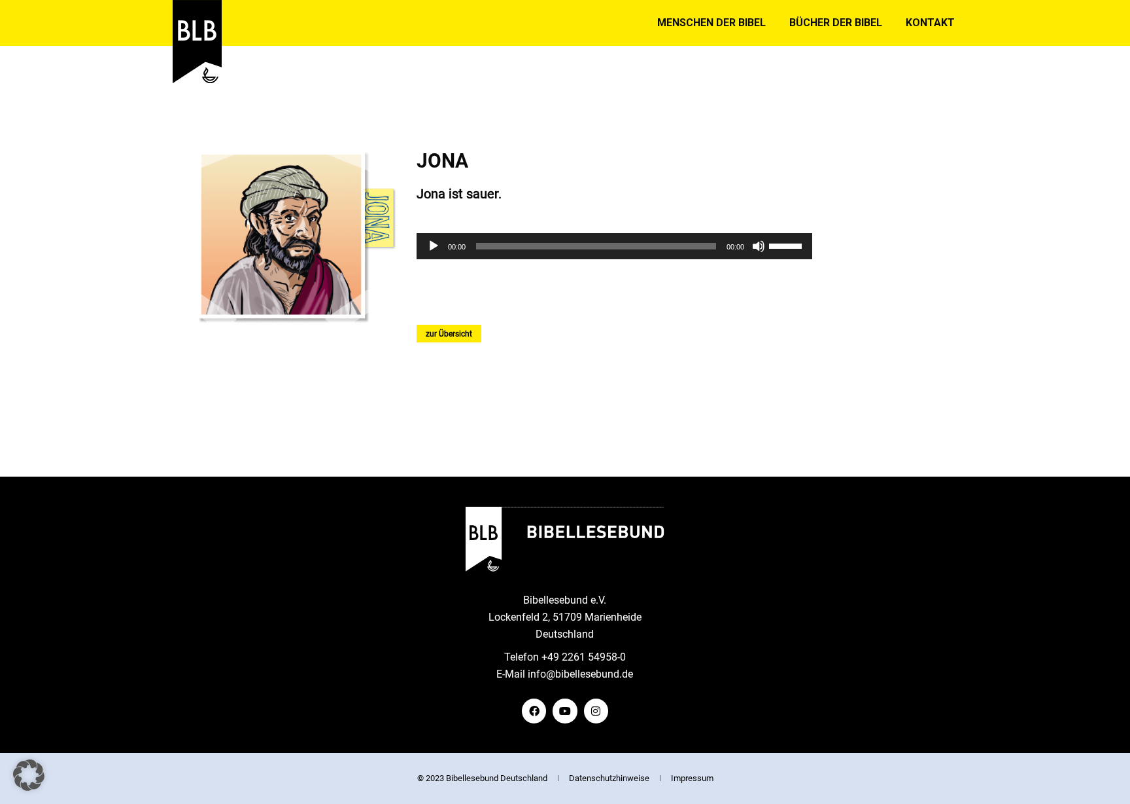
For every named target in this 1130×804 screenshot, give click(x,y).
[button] (29, 775)
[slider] (787, 245)
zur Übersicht (449, 333)
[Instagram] (596, 711)
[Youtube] (565, 711)
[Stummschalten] (758, 246)
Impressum (692, 778)
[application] (614, 246)
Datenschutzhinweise (609, 778)
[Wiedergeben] (433, 246)
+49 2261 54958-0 (583, 657)
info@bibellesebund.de (580, 674)
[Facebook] (534, 711)
